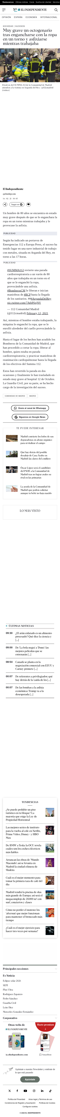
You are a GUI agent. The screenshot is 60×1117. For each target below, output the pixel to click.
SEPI (5, 985)
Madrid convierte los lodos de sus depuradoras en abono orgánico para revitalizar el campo (37, 439)
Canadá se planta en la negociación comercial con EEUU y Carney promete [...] (34, 665)
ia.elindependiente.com (17, 1054)
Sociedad (8, 26)
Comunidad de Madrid (15, 396)
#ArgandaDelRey (41, 298)
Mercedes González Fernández (18, 1011)
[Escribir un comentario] (28, 204)
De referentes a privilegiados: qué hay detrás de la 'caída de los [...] (34, 678)
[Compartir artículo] (5, 204)
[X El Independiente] (9, 1091)
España (18, 17)
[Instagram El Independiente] (34, 1091)
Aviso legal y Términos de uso (40, 1099)
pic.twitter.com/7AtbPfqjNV (24, 302)
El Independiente (13, 189)
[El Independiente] (30, 10)
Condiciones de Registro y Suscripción (20, 1103)
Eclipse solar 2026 (12, 980)
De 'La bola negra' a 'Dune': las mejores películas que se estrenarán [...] (32, 651)
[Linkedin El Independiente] (42, 1091)
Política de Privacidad (16, 1099)
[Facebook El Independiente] (17, 1091)
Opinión (6, 17)
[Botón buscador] (56, 10)
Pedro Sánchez (10, 998)
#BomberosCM (16, 290)
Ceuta (31, 2)
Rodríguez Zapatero (12, 994)
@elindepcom (9, 194)
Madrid (32, 396)
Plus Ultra (8, 989)
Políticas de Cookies (47, 1103)
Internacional (48, 17)
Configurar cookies (30, 1106)
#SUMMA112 (15, 270)
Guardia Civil (9, 1003)
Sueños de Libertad (43, 2)
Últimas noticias (21, 2)
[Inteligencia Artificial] (16, 1049)
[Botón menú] (4, 10)
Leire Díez (8, 1007)
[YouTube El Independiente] (25, 1091)
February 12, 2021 (37, 313)
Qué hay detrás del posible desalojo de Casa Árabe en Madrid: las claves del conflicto (36, 455)
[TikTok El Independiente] (50, 1091)
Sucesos (20, 26)
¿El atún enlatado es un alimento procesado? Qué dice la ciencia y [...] (33, 636)
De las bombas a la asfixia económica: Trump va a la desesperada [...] (29, 691)
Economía (31, 17)
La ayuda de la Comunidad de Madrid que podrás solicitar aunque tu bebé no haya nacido (36, 490)
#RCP (27, 294)
